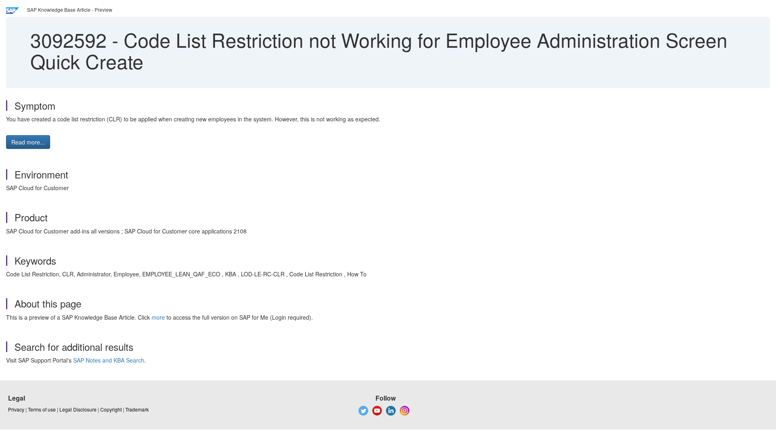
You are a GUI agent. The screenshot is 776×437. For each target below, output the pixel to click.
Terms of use (42, 409)
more (158, 317)
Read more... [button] (28, 142)
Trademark (137, 409)
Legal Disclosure (78, 409)
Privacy (16, 409)
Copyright (111, 409)
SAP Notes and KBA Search (108, 360)
